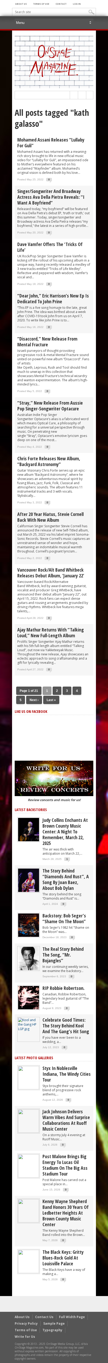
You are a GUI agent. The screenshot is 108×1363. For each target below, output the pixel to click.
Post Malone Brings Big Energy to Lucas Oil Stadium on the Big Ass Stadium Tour (65, 1165)
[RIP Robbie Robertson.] (28, 997)
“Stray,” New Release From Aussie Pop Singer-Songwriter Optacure (50, 405)
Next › (34, 700)
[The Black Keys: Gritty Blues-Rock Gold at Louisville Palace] (28, 1261)
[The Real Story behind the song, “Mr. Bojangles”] (28, 958)
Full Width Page (72, 1317)
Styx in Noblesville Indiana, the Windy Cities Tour (66, 1074)
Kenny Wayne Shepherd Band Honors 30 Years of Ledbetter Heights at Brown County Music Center (65, 1212)
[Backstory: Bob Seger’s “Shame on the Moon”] (28, 925)
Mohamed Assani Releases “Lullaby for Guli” (50, 142)
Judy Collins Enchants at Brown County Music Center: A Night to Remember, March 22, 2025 (65, 831)
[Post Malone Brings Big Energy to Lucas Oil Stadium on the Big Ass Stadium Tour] (28, 1165)
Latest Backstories (31, 809)
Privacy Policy (26, 1323)
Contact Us (44, 1317)
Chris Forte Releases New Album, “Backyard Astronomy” (48, 461)
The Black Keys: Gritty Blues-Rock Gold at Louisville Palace (63, 1257)
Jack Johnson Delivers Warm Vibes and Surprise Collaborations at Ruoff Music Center (66, 1120)
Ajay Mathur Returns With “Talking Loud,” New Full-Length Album (50, 632)
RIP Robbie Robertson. (63, 988)
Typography (52, 1330)
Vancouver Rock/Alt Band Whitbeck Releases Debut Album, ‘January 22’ (50, 572)
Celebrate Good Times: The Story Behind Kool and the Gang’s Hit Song (65, 1025)
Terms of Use (41, 3)
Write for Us (25, 1336)
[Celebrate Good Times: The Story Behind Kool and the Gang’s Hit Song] (28, 1024)
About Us (21, 3)
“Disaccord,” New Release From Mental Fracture (47, 341)
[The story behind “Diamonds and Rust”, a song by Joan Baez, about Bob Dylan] (28, 880)
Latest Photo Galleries (34, 1057)
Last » (51, 700)
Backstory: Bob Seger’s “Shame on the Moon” (64, 918)
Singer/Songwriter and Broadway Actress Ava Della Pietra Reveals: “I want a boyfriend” (50, 197)
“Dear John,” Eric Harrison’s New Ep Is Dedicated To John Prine (53, 298)
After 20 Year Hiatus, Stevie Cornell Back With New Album (50, 517)
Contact (61, 3)
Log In (77, 3)
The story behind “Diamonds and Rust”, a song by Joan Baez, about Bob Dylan (65, 879)
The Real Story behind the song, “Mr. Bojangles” (63, 954)
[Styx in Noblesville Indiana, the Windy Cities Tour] (28, 1077)
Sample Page (54, 1323)
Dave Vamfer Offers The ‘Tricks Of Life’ (50, 247)
